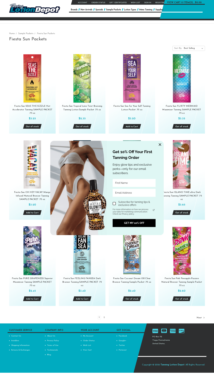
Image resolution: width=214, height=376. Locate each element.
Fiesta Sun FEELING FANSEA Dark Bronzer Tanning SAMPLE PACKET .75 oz (82, 282)
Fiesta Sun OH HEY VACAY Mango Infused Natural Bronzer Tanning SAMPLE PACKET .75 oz (32, 196)
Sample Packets (113, 10)
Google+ (122, 341)
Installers (15, 341)
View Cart (87, 350)
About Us (51, 336)
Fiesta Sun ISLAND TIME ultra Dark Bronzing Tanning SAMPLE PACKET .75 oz (181, 196)
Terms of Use (52, 345)
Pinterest (123, 350)
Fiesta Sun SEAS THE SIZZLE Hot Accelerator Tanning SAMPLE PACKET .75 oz (32, 109)
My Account (88, 336)
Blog (49, 355)
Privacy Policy (53, 341)
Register (159, 3)
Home (12, 34)
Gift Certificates (118, 3)
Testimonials (52, 350)
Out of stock (32, 127)
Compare (31, 81)
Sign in (147, 3)
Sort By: (178, 48)
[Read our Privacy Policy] (154, 210)
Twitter (122, 345)
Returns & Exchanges (20, 350)
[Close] (160, 144)
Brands (74, 10)
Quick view (32, 75)
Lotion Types (130, 10)
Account (82, 3)
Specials (99, 10)
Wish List (135, 3)
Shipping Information (20, 345)
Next (199, 318)
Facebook (123, 336)
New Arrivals (86, 10)
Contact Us (16, 336)
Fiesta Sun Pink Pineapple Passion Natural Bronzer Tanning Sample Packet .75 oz (181, 282)
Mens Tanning (145, 10)
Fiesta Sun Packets (46, 34)
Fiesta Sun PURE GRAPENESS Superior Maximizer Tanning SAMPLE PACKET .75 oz (32, 282)
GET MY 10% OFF (134, 222)
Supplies (159, 10)
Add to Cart (132, 127)
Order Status (98, 3)
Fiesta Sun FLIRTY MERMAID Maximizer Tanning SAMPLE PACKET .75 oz (181, 109)
